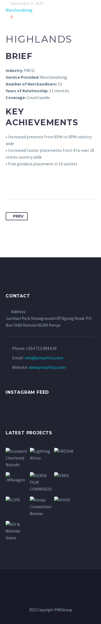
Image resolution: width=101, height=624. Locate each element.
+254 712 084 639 (41, 348)
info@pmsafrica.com (44, 357)
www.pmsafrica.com (47, 367)
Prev (18, 216)
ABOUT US (70, 12)
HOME (43, 12)
